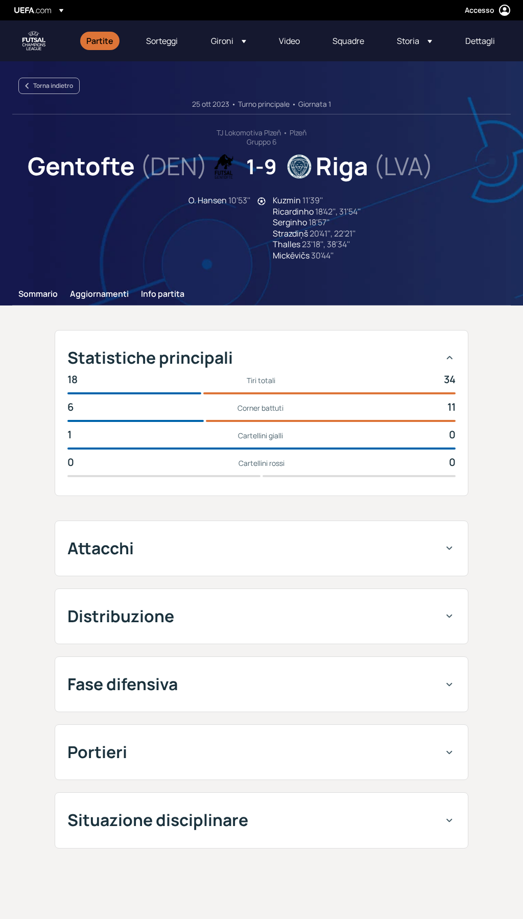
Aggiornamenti (99, 294)
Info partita (162, 294)
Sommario (38, 294)
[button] (228, 41)
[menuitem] (103, 41)
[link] (100, 41)
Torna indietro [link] (53, 85)
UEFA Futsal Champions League (33, 41)
